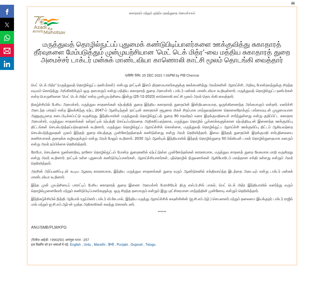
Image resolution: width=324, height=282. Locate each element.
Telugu (150, 244)
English (76, 244)
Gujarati (137, 244)
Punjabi (123, 244)
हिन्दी (111, 244)
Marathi (100, 244)
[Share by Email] (7, 50)
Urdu (88, 244)
